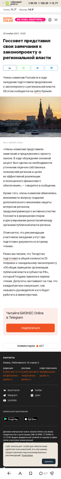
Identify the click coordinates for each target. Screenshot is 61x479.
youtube (12, 400)
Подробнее (27, 455)
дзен (37, 395)
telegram (12, 395)
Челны (6, 9)
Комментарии (30, 345)
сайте (37, 91)
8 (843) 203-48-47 (30, 372)
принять (49, 461)
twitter (38, 390)
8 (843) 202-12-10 (12, 372)
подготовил (10, 258)
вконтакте (13, 390)
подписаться (30, 328)
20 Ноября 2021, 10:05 (14, 33)
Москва (23, 9)
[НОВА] (29, 19)
